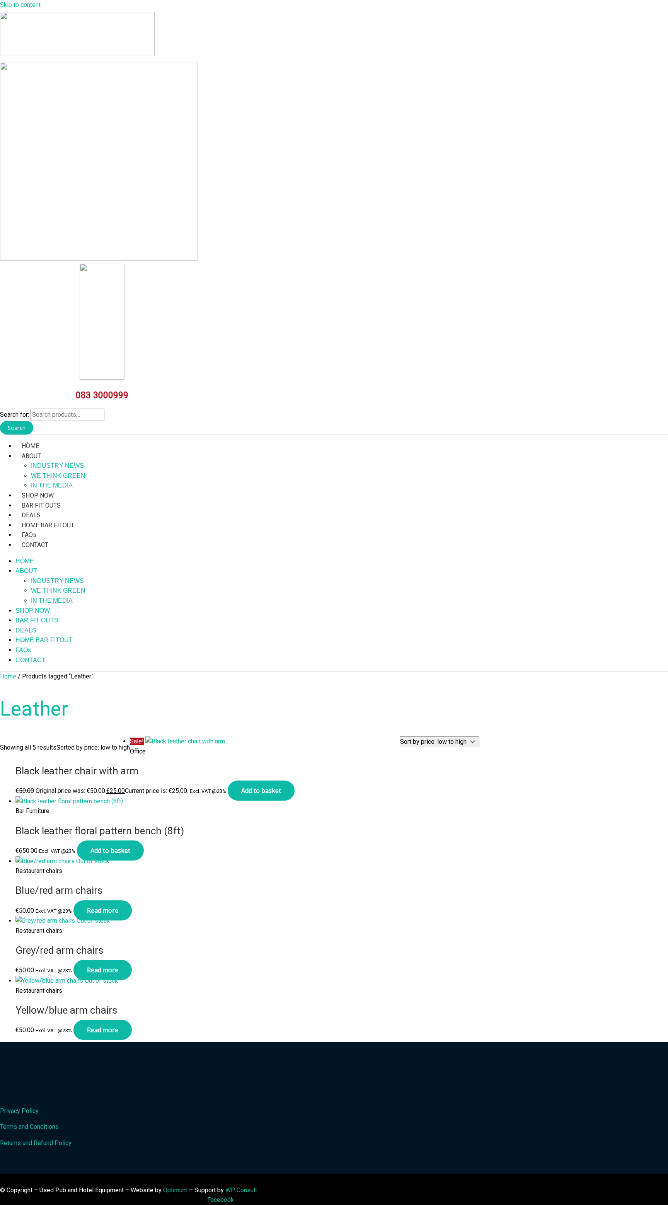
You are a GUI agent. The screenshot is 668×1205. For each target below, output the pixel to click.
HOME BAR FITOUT (48, 525)
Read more (102, 910)
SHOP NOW (38, 495)
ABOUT (31, 456)
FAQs (29, 535)
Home (8, 676)
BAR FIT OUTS (41, 505)
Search (17, 427)
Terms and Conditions (29, 1126)
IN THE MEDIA (52, 485)
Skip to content (20, 5)
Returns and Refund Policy (36, 1143)
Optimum (175, 1190)
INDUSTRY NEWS (57, 465)
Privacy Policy (19, 1111)
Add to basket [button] (261, 790)
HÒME (30, 446)
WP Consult (241, 1190)
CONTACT (35, 545)
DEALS (31, 515)
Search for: (14, 414)
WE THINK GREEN (58, 475)
